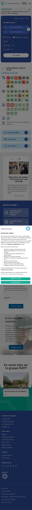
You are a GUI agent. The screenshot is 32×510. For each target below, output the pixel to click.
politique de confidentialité (13, 244)
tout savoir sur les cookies (7, 269)
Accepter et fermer (15, 282)
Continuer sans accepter (6, 228)
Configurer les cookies (15, 278)
